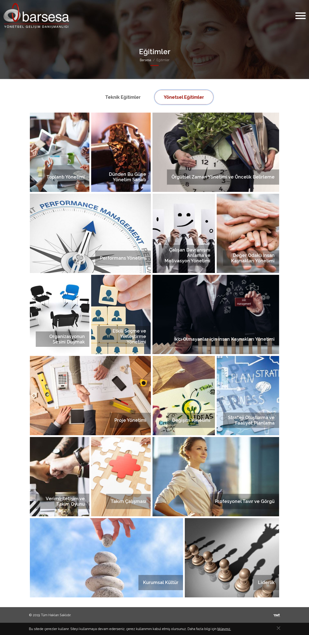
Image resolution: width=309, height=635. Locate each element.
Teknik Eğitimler (123, 97)
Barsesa (145, 60)
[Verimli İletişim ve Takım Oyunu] (59, 476)
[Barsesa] (36, 15)
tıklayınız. (224, 629)
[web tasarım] (276, 615)
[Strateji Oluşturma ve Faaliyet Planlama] (248, 395)
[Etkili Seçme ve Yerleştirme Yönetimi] (121, 314)
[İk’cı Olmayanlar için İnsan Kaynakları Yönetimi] (215, 314)
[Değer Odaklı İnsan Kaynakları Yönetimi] (248, 233)
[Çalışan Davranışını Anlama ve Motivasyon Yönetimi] (184, 233)
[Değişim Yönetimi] (184, 395)
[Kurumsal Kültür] (106, 557)
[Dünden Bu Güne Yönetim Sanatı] (121, 152)
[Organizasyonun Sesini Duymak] (59, 314)
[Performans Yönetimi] (90, 233)
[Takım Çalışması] (121, 476)
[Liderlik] (232, 557)
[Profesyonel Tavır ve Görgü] (215, 476)
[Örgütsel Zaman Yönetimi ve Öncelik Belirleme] (215, 152)
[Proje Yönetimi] (90, 395)
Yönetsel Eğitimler (184, 97)
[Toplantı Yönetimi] (59, 152)
